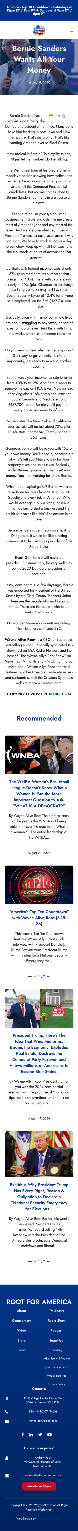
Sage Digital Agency (49, 1518)
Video (21, 1330)
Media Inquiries (56, 1375)
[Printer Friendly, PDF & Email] (60, 117)
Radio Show (57, 1320)
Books (21, 1350)
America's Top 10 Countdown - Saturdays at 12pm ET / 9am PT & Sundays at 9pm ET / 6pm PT (39, 10)
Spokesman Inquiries (56, 1367)
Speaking (56, 1350)
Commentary (21, 1320)
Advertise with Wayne (56, 1358)
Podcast (56, 1330)
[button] (72, 30)
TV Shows (56, 1310)
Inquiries (56, 1340)
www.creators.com (46, 683)
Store (21, 1340)
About (21, 1310)
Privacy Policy (56, 1384)
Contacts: (39, 1388)
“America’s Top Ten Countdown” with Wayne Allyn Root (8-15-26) (39, 918)
